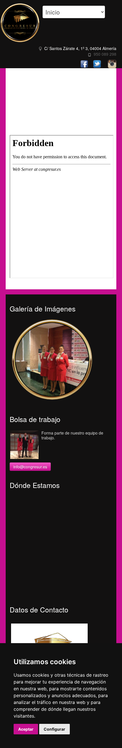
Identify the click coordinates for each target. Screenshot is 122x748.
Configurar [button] (54, 729)
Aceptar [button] (25, 729)
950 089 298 (105, 54)
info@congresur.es (30, 466)
